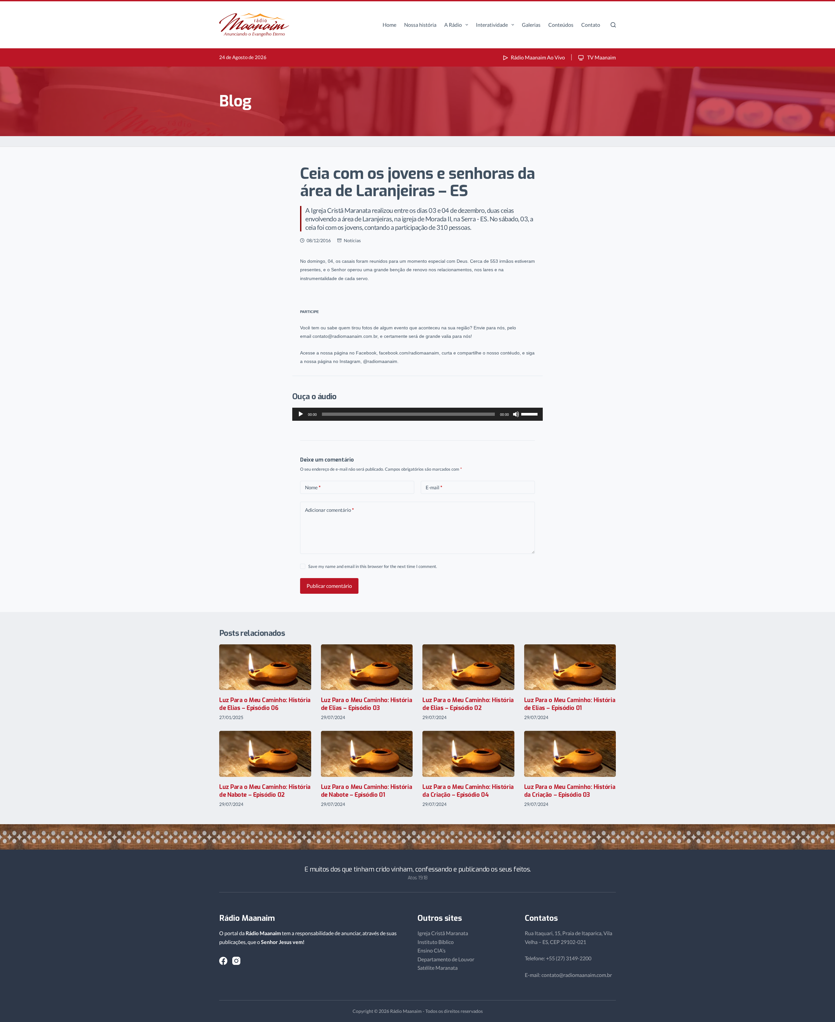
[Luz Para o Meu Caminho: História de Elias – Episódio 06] (265, 667)
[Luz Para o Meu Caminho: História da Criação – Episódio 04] (468, 754)
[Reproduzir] (300, 414)
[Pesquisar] (613, 24)
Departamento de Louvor (446, 959)
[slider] (530, 413)
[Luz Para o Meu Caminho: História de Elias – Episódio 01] (570, 667)
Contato (590, 25)
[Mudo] (516, 414)
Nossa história (420, 25)
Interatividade (492, 25)
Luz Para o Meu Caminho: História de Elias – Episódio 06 (265, 704)
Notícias (352, 240)
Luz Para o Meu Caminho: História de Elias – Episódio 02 (468, 704)
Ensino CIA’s (432, 950)
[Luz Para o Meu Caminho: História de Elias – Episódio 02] (468, 667)
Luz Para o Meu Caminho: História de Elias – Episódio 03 (366, 704)
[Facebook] (223, 961)
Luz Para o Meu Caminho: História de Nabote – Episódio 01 (366, 790)
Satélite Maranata (438, 968)
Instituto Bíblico (436, 942)
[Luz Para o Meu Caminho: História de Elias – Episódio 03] (367, 667)
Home (389, 25)
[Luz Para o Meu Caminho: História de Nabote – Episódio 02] (265, 754)
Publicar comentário (329, 586)
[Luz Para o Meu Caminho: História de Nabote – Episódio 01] (367, 754)
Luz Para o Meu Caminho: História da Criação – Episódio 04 (468, 790)
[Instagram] (236, 961)
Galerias (531, 25)
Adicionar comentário (329, 510)
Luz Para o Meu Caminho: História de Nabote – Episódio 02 (265, 790)
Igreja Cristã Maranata (443, 933)
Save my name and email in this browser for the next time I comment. (372, 566)
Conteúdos (560, 25)
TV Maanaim (601, 57)
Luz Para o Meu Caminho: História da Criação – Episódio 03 (569, 790)
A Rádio (453, 25)
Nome (313, 487)
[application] (417, 414)
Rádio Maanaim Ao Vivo (538, 57)
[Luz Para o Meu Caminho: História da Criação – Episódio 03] (570, 754)
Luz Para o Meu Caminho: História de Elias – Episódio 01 (569, 704)
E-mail (434, 487)
